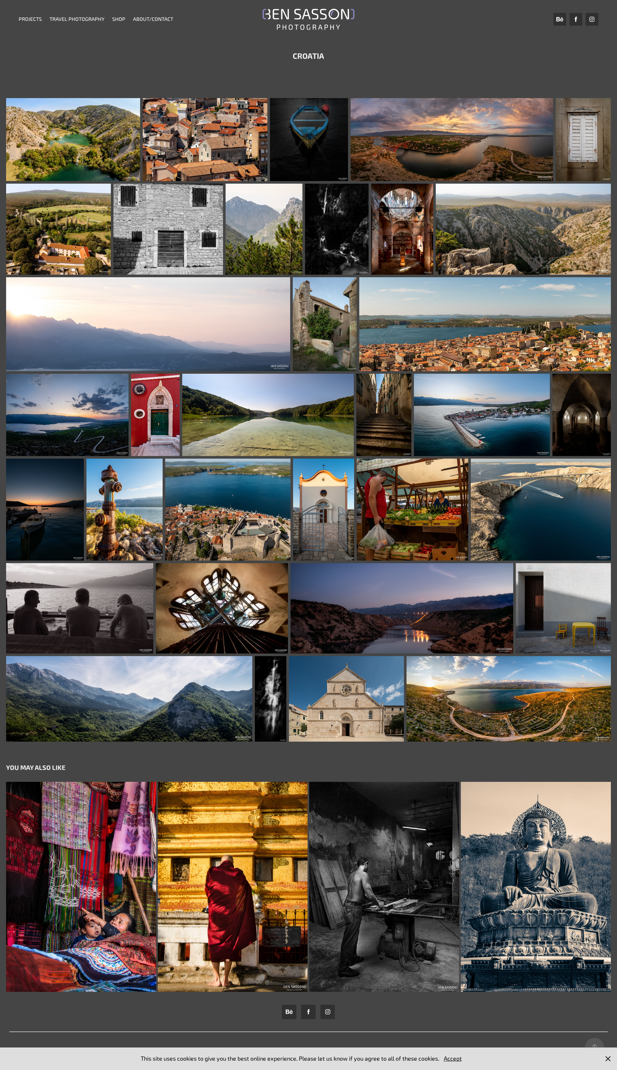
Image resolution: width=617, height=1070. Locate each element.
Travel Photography (76, 19)
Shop (118, 19)
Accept (453, 1058)
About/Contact (153, 19)
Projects (30, 19)
